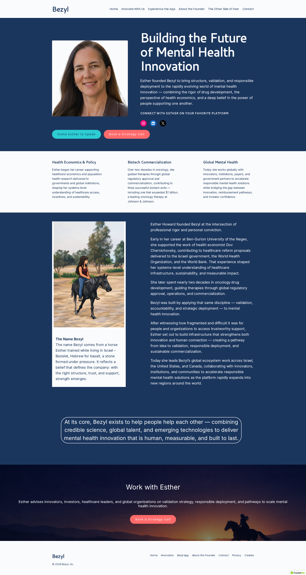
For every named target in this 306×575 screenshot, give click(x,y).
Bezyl (60, 9)
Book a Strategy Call (126, 134)
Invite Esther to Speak (76, 134)
